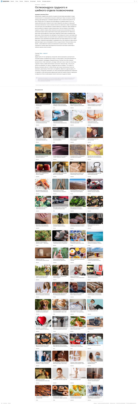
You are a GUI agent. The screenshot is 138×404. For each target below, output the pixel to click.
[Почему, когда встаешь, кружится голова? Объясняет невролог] (60, 152)
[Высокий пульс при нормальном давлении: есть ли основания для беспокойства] (95, 152)
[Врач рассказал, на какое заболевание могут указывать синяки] (60, 187)
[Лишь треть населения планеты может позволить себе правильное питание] (78, 324)
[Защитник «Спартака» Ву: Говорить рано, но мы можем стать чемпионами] (78, 342)
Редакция (95, 403)
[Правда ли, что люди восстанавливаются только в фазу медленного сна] (43, 376)
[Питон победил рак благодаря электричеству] (43, 393)
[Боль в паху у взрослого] (95, 307)
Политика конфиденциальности (131, 403)
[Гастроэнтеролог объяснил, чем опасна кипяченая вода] (95, 170)
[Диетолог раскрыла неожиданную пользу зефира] (78, 135)
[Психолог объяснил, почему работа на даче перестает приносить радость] (43, 273)
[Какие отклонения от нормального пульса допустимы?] (78, 273)
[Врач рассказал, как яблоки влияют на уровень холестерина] (78, 101)
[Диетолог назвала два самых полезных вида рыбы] (78, 118)
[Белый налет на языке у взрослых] (60, 376)
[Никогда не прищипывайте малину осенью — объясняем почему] (43, 238)
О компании (5, 403)
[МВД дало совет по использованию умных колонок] (43, 256)
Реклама (9, 403)
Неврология (43, 4)
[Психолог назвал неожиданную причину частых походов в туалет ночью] (78, 359)
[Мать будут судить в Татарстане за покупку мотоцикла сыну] (60, 204)
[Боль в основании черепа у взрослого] (95, 221)
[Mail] (1, 1)
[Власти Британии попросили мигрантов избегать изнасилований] (43, 152)
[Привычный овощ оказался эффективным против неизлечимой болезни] (43, 204)
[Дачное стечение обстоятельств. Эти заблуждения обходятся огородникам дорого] (60, 290)
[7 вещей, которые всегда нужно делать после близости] (60, 170)
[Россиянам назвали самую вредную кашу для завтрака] (95, 187)
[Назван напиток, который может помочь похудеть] (60, 273)
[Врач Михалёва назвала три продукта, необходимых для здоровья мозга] (43, 187)
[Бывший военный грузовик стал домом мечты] (95, 324)
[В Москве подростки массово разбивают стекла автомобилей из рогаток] (60, 101)
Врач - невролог (44, 53)
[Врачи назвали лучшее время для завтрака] (78, 256)
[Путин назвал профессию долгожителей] (95, 135)
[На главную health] (5, 1)
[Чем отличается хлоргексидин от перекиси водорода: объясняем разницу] (43, 290)
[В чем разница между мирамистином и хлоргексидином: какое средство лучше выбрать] (95, 359)
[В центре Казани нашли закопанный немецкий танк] (43, 135)
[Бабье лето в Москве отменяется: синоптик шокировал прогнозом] (60, 324)
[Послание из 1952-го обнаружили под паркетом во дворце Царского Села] (78, 152)
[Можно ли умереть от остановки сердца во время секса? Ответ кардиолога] (95, 101)
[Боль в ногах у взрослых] (78, 376)
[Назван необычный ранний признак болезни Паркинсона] (60, 256)
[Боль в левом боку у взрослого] (95, 342)
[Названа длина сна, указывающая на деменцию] (43, 101)
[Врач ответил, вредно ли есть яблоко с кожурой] (43, 170)
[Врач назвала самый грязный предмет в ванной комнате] (95, 376)
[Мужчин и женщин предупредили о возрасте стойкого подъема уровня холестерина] (43, 359)
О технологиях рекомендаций (120, 403)
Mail (1, 403)
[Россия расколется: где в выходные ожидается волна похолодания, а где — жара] (60, 221)
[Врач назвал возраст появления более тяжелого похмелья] (78, 290)
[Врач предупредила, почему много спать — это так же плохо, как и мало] (78, 307)
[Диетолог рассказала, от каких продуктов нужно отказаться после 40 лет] (43, 342)
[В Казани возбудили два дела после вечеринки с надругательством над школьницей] (60, 135)
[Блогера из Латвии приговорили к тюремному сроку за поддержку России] (60, 238)
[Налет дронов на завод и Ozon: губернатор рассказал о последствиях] (95, 273)
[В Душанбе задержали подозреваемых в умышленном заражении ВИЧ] (60, 118)
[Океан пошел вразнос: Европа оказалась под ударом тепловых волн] (95, 238)
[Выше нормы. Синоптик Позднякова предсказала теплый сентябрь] (78, 238)
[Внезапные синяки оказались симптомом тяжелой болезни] (43, 221)
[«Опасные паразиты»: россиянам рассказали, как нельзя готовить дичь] (78, 221)
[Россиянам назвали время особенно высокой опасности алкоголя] (95, 256)
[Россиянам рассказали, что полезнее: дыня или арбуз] (78, 393)
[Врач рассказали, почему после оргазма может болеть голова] (78, 170)
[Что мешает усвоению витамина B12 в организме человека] (95, 204)
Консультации (37, 4)
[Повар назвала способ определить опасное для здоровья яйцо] (95, 118)
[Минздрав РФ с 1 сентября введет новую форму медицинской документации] (95, 393)
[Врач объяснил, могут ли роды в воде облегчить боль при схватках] (60, 342)
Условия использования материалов (103, 403)
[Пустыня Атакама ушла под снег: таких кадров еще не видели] (78, 187)
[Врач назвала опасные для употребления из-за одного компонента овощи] (78, 204)
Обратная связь (112, 403)
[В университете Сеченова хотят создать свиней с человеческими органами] (95, 290)
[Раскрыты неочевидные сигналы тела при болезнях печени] (43, 118)
